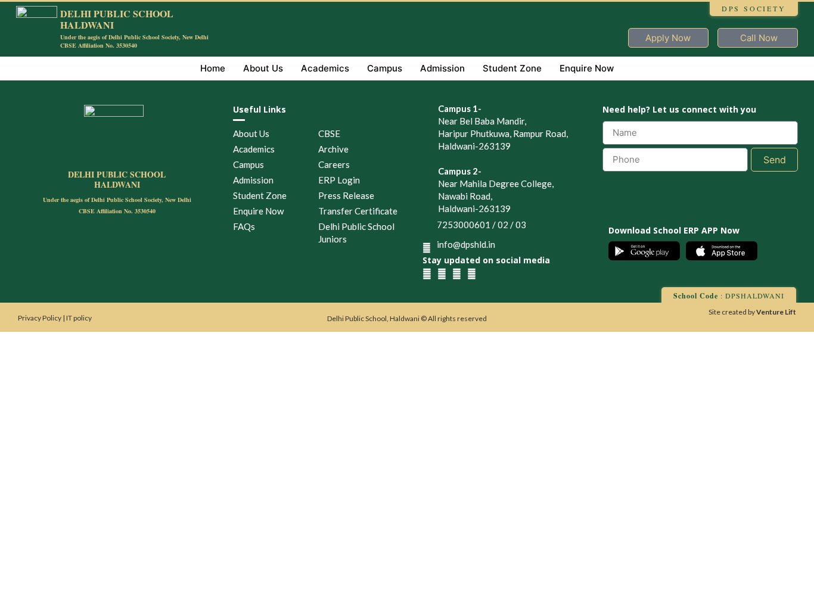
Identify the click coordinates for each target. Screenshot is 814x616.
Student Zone (512, 68)
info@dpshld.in (466, 244)
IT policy (79, 317)
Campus (384, 68)
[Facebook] (426, 273)
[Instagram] (441, 273)
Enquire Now (587, 68)
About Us (263, 68)
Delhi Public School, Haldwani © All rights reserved (407, 318)
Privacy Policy (40, 317)
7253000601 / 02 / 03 (481, 224)
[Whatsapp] (471, 273)
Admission (442, 68)
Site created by (752, 311)
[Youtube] (456, 273)
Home (212, 68)
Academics (325, 68)
